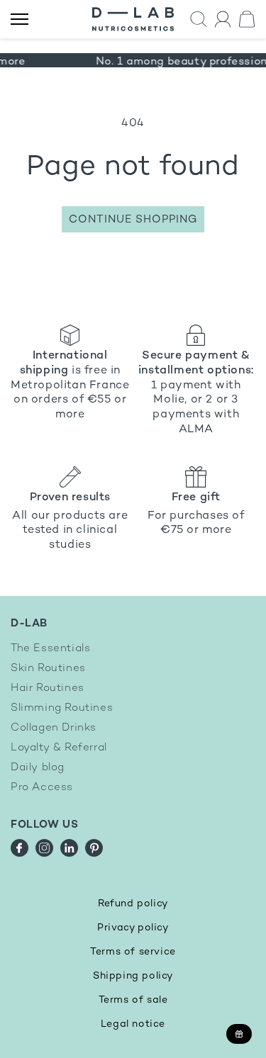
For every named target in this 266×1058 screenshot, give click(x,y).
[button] (198, 19)
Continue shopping (133, 219)
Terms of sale (133, 1000)
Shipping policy (133, 976)
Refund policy (133, 904)
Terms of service (133, 952)
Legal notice (133, 1024)
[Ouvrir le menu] (19, 19)
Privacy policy (132, 928)
